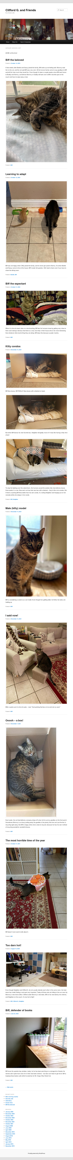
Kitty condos (13, 346)
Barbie (12, 274)
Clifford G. (16, 1001)
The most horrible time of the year (25, 840)
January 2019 (9, 1144)
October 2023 (9, 1116)
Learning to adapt (16, 174)
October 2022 (9, 1120)
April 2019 (8, 1142)
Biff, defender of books (19, 1010)
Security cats (9, 1099)
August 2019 (9, 1136)
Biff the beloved (15, 60)
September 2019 (10, 1134)
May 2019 (8, 1140)
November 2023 (10, 1114)
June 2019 (8, 1138)
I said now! (12, 615)
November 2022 (10, 1118)
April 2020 (8, 1130)
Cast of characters (25, 42)
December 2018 (10, 1146)
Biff (12, 165)
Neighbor (15, 499)
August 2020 (9, 1126)
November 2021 (10, 1122)
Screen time (9, 1103)
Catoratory (9, 1101)
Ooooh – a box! (14, 720)
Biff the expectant (16, 283)
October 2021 (9, 1124)
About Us (14, 42)
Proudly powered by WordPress (36, 1153)
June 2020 (8, 1128)
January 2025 (9, 1112)
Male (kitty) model (16, 508)
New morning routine (12, 1097)
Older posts (9, 1087)
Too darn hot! (13, 945)
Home (7, 42)
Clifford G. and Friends (21, 10)
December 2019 (10, 1132)
